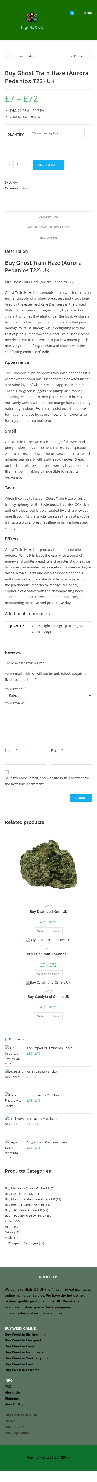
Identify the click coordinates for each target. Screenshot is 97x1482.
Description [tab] (48, 217)
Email (57, 750)
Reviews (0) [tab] (48, 238)
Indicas (47, 352)
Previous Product (24, 56)
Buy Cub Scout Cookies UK (48, 954)
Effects (12, 539)
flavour (38, 498)
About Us (12, 1392)
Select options (48, 931)
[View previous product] (8, 55)
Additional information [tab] (48, 227)
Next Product (75, 56)
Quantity (15, 134)
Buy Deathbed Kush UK (48, 911)
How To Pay (14, 1404)
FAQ (8, 1386)
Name (11, 750)
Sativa (24, 188)
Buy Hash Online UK (21, 1415)
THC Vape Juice (17, 1433)
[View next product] (88, 55)
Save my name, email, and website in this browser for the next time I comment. (47, 781)
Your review (16, 702)
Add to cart (48, 165)
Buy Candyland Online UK (48, 996)
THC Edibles (14, 1427)
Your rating (15, 689)
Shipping (12, 1398)
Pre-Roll (11, 1421)
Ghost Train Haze (18, 292)
